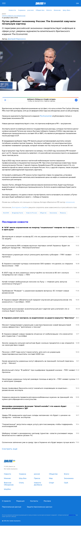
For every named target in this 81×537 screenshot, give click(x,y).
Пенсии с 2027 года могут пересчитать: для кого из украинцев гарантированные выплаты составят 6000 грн (31, 353)
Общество (43, 213)
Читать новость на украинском (13, 16)
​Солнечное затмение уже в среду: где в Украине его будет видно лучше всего (38, 442)
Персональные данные (11, 507)
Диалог (4, 13)
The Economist (46, 116)
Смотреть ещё (9, 449)
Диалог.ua (72, 515)
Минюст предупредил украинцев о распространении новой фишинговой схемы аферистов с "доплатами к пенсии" (36, 326)
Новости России (31, 213)
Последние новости (15, 221)
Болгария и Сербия (20, 207)
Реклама (47, 501)
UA (77, 3)
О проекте (6, 501)
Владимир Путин (17, 213)
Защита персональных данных (39, 507)
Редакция (20, 501)
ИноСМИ (6, 213)
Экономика (53, 213)
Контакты (34, 501)
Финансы (63, 213)
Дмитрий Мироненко (17, 39)
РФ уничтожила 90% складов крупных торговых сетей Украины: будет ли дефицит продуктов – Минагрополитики (36, 247)
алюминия (70, 202)
